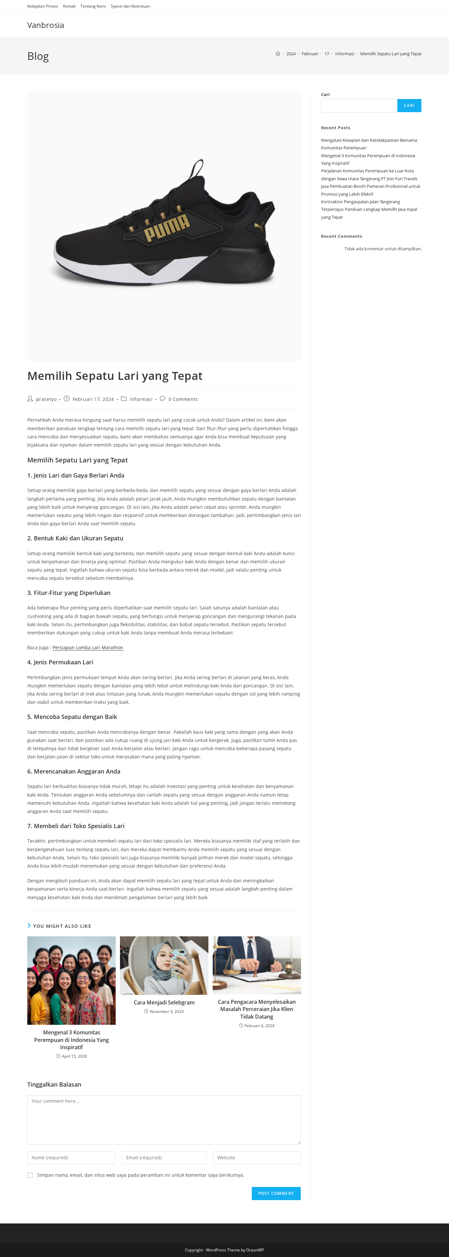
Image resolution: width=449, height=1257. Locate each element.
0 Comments (183, 399)
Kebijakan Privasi (42, 6)
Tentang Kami (93, 6)
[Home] (278, 54)
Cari (325, 94)
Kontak (69, 6)
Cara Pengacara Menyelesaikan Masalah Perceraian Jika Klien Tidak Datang (257, 1009)
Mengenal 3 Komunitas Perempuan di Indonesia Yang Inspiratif (71, 1040)
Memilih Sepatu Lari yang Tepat (391, 54)
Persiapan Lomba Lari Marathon (88, 647)
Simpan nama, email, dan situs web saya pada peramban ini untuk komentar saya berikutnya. (140, 1175)
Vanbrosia (45, 24)
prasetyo (46, 399)
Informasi (141, 399)
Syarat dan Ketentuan (130, 6)
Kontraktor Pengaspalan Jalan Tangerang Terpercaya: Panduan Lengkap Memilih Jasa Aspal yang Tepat (369, 209)
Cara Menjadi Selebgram (164, 1002)
